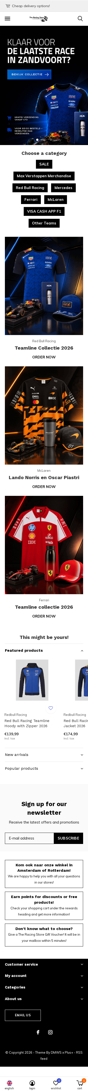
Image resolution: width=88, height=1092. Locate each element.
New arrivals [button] (16, 754)
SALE (44, 164)
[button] (7, 19)
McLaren (56, 199)
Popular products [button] (21, 768)
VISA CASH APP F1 (44, 211)
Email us (23, 1015)
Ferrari (30, 199)
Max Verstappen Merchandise (44, 176)
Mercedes (63, 187)
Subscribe (68, 838)
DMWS (56, 1052)
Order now (44, 357)
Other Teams (44, 223)
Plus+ (69, 1052)
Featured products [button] (24, 650)
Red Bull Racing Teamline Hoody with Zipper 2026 (26, 723)
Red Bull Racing (30, 187)
